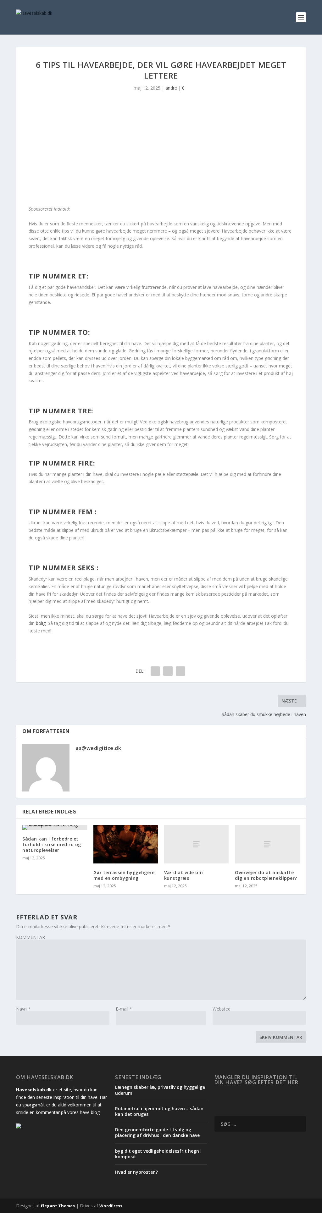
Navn (23, 1009)
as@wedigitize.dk (98, 748)
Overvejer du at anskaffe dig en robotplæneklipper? (266, 875)
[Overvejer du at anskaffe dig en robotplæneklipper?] (267, 844)
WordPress (110, 1206)
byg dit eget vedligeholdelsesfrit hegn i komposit (158, 1154)
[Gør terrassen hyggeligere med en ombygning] (125, 844)
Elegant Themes (58, 1206)
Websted (221, 1009)
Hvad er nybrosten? (136, 1172)
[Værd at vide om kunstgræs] (196, 844)
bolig (41, 623)
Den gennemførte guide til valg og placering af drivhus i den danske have (157, 1132)
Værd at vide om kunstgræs (183, 875)
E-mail (124, 1009)
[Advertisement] (161, 152)
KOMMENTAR (30, 937)
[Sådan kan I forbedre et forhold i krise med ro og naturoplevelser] (54, 827)
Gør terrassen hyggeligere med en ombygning (124, 875)
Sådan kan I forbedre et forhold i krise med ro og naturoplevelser (51, 844)
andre (171, 88)
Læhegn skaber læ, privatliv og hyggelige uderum (160, 1090)
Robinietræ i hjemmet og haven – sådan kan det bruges (159, 1111)
